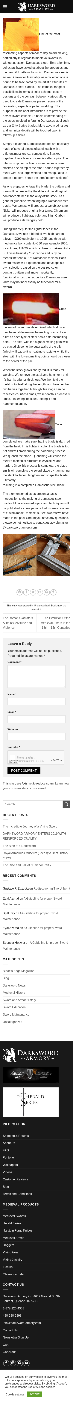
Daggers (8, 1245)
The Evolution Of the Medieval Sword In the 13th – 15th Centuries (55, 622)
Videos (7, 1172)
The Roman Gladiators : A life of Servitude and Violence (18, 622)
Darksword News (14, 985)
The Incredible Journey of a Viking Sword (30, 826)
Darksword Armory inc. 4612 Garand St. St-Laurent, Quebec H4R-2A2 (31, 1299)
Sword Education (14, 1007)
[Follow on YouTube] (26, 1363)
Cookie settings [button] (15, 1394)
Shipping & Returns (16, 1135)
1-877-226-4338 (13, 1308)
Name (11, 694)
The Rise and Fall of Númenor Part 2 (27, 865)
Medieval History (14, 992)
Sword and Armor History (19, 1000)
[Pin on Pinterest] (47, 592)
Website (12, 729)
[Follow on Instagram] (13, 1363)
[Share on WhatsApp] (19, 592)
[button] (5, 6)
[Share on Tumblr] (53, 592)
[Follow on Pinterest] (20, 1363)
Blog (6, 978)
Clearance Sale (13, 1274)
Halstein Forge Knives (17, 1230)
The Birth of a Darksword (19, 845)
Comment (14, 661)
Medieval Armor (13, 1237)
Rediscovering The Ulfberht (52, 888)
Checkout (9, 1352)
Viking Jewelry (12, 1259)
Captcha (13, 746)
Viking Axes (11, 1252)
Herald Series (12, 1223)
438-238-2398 (12, 1315)
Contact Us (10, 1330)
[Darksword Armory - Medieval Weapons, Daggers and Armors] (37, 7)
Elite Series (19, 125)
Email (11, 711)
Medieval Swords (14, 1216)
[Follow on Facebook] (6, 1363)
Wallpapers (10, 1164)
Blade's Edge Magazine (18, 971)
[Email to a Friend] (40, 592)
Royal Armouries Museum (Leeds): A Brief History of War (35, 855)
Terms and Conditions (17, 1194)
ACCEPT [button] (34, 1394)
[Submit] (66, 804)
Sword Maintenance (16, 1014)
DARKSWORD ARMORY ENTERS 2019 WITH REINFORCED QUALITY (34, 836)
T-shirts (8, 1267)
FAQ (6, 1150)
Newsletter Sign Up (16, 1337)
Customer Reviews (15, 1179)
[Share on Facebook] (26, 592)
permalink (36, 609)
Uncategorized (42, 605)
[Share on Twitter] (33, 592)
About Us (9, 1143)
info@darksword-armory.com (22, 1323)
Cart (5, 1344)
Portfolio (8, 1157)
